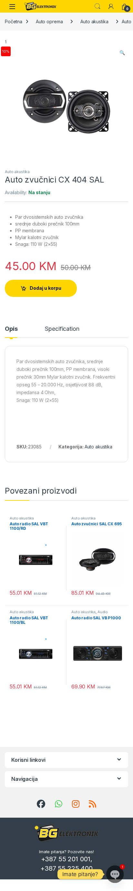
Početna (13, 21)
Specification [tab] (62, 329)
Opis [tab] (11, 329)
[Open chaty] (115, 874)
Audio (102, 612)
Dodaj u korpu (45, 288)
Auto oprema (49, 21)
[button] (122, 53)
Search (97, 6)
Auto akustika (94, 21)
